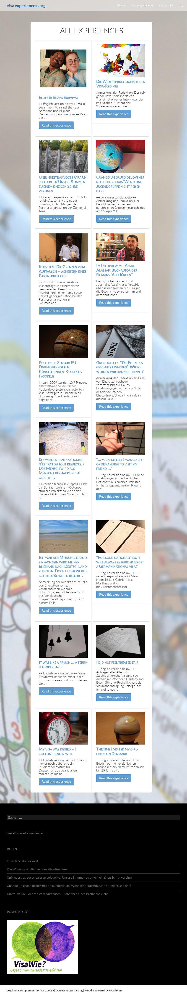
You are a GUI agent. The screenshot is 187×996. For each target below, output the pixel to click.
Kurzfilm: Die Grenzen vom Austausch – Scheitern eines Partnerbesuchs (62, 271)
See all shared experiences (25, 833)
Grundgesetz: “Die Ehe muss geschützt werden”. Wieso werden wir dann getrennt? (120, 367)
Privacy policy (45, 990)
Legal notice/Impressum (21, 990)
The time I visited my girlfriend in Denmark (117, 751)
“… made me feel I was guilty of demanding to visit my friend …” (119, 464)
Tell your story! (142, 5)
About (121, 5)
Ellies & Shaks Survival (58, 97)
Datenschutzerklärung (69, 990)
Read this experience (56, 125)
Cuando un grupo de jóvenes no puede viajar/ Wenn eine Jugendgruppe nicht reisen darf (120, 183)
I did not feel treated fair (117, 662)
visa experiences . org (26, 5)
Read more (166, 5)
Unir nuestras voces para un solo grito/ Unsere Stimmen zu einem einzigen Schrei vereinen (62, 183)
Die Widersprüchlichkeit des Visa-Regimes (120, 83)
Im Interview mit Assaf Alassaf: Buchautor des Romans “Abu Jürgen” (116, 270)
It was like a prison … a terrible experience (63, 664)
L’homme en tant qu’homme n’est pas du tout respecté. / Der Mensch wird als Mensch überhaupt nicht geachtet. (61, 468)
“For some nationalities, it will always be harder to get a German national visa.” (120, 562)
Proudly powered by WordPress (103, 990)
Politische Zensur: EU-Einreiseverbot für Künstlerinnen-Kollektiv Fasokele (60, 369)
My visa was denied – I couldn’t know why (57, 751)
